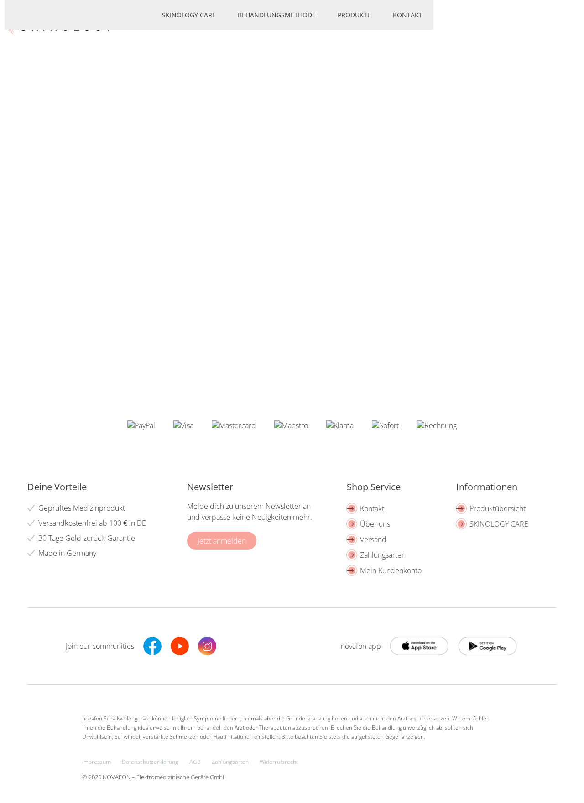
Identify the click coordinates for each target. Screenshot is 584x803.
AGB (195, 762)
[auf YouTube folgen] (180, 646)
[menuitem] (189, 15)
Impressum (96, 762)
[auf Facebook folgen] (152, 646)
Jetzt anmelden (222, 541)
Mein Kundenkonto (391, 570)
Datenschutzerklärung (150, 762)
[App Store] (488, 646)
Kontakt (372, 508)
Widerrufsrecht (279, 762)
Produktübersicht (497, 508)
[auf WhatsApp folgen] (234, 646)
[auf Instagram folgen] (207, 646)
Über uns (375, 524)
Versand (373, 539)
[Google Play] (419, 646)
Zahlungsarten (383, 555)
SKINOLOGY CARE (498, 524)
